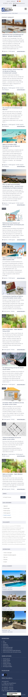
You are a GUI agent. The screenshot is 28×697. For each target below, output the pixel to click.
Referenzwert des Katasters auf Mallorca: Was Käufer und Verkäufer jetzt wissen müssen (13, 224)
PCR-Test (22, 533)
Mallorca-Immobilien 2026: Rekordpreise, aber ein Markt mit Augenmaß (11, 146)
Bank (3, 542)
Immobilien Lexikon (7, 665)
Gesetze (23, 536)
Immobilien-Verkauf (10, 536)
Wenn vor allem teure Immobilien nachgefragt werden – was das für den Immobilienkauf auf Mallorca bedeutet (13, 186)
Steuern (3, 532)
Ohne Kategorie (5, 89)
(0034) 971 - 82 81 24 (8, 3)
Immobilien (5, 544)
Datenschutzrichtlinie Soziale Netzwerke (11, 650)
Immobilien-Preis (6, 541)
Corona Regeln (10, 542)
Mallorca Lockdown (13, 537)
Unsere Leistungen (7, 552)
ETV (15, 526)
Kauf (23, 528)
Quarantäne (11, 526)
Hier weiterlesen (21, 51)
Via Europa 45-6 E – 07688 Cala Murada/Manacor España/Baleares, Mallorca (9, 683)
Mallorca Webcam (5, 526)
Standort (12, 541)
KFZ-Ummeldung (16, 532)
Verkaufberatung (11, 544)
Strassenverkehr (14, 531)
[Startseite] (7, 10)
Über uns (5, 557)
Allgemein (5, 51)
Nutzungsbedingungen (8, 647)
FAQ (4, 641)
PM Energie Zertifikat (7, 666)
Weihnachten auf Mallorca (15, 529)
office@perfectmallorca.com (20, 3)
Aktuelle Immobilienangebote (9, 555)
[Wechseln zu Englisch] (17, 1)
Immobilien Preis (10, 539)
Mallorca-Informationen (11, 534)
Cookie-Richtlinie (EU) (7, 649)
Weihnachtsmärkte (22, 539)
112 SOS (20, 536)
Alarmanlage (22, 541)
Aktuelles (5, 559)
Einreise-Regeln (21, 531)
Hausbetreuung (18, 544)
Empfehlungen (6, 508)
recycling (16, 539)
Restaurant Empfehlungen (16, 528)
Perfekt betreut (6, 311)
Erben (5, 542)
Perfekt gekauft (11, 51)
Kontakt (8, 1)
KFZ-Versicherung (9, 532)
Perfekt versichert (7, 517)
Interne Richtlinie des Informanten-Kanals (12, 652)
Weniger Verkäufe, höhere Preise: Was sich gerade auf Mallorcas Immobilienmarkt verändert (13, 71)
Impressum (13, 1)
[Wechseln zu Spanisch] (19, 1)
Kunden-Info (4, 539)
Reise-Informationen (18, 542)
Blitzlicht (24, 544)
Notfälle (16, 536)
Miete (18, 537)
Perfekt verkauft (19, 88)
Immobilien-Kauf (6, 531)
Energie (21, 537)
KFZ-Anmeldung (5, 537)
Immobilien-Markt (6, 529)
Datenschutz (5, 646)
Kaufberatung (17, 541)
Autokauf (4, 534)
